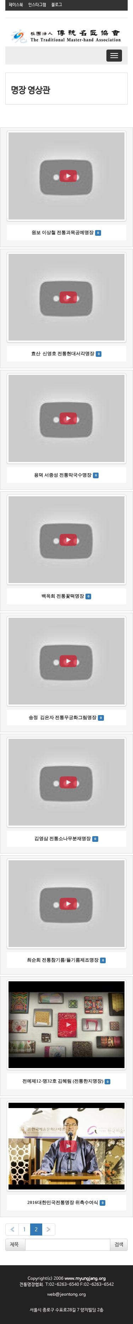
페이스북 (16, 5)
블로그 (56, 5)
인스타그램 (37, 5)
